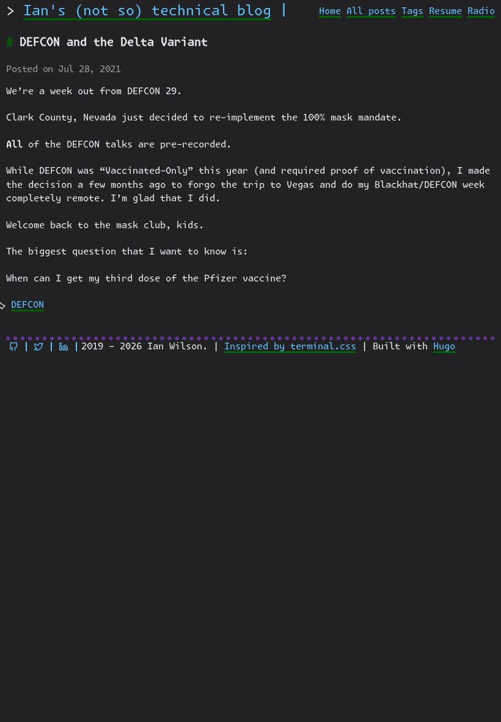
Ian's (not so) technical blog (147, 11)
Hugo (444, 346)
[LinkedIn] (63, 346)
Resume (445, 11)
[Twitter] (38, 346)
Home (330, 11)
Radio (481, 11)
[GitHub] (13, 346)
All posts (371, 11)
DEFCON (27, 305)
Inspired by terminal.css (290, 346)
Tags (412, 11)
